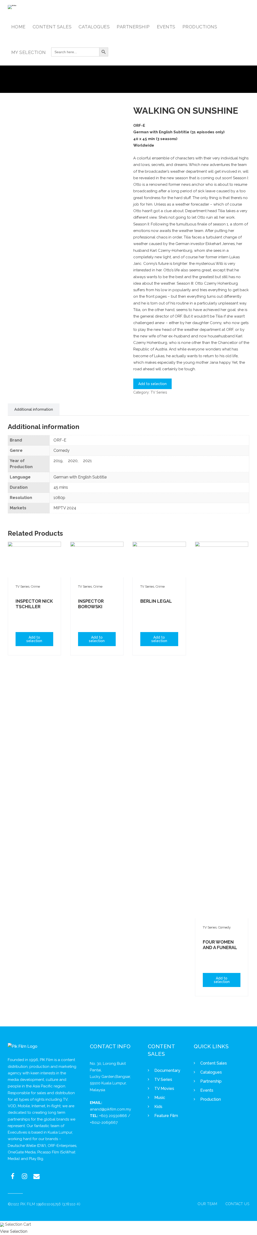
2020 (73, 460)
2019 (57, 460)
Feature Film (166, 1115)
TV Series (159, 392)
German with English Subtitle (80, 477)
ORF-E (59, 440)
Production (210, 1099)
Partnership (211, 1081)
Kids (158, 1106)
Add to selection (152, 384)
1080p (59, 497)
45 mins (60, 487)
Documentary (167, 1070)
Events (206, 1090)
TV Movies (164, 1088)
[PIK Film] (12, 7)
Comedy (61, 450)
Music (159, 1097)
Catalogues (211, 1072)
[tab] (33, 409)
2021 (87, 460)
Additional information (33, 409)
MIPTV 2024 (64, 508)
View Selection (13, 1231)
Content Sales (213, 1063)
